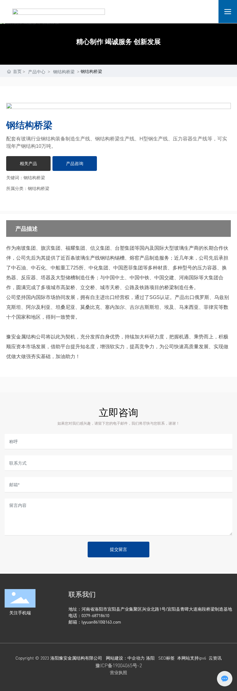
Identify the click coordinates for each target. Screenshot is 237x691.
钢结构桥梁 (64, 71)
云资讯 (215, 658)
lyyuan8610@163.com (101, 621)
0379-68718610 (95, 615)
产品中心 (36, 71)
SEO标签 (166, 658)
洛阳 (150, 658)
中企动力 (136, 658)
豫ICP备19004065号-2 (118, 665)
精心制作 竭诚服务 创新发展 (118, 41)
